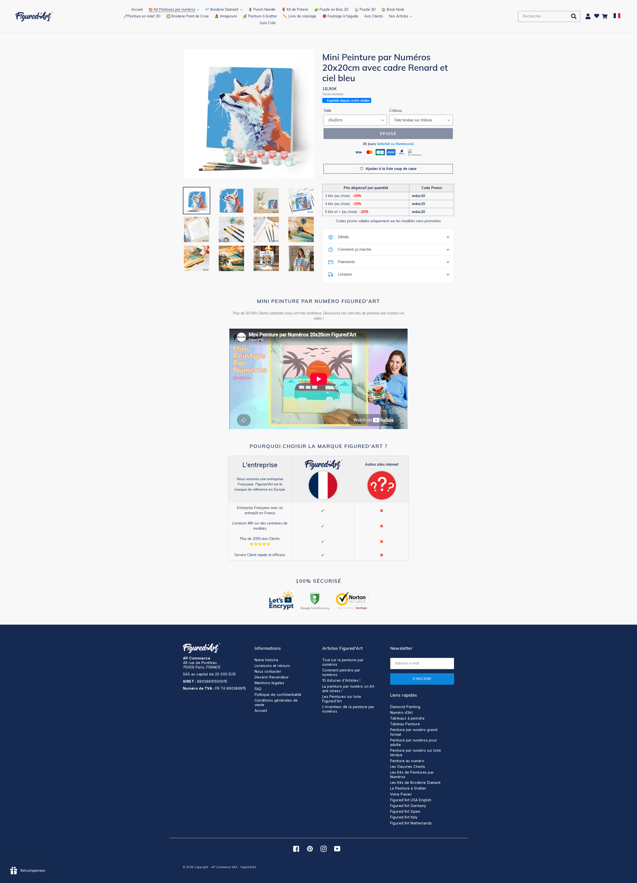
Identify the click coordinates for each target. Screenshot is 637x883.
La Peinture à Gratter (408, 788)
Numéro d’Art (401, 712)
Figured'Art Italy (404, 817)
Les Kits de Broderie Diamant (415, 782)
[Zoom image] (249, 114)
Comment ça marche (354, 249)
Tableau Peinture (405, 724)
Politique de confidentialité (278, 694)
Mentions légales (269, 683)
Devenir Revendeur (272, 677)
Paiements (346, 262)
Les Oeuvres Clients (407, 766)
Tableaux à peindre (407, 718)
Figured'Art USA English (410, 800)
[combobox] (549, 16)
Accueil (261, 710)
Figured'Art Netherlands (411, 823)
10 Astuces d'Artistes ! (341, 680)
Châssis (395, 110)
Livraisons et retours (272, 665)
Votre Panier (401, 794)
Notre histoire (266, 660)
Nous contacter (268, 671)
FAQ (258, 689)
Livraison (345, 274)
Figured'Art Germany (408, 806)
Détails (343, 237)
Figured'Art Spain (405, 811)
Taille (327, 110)
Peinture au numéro (407, 761)
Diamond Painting (405, 707)
